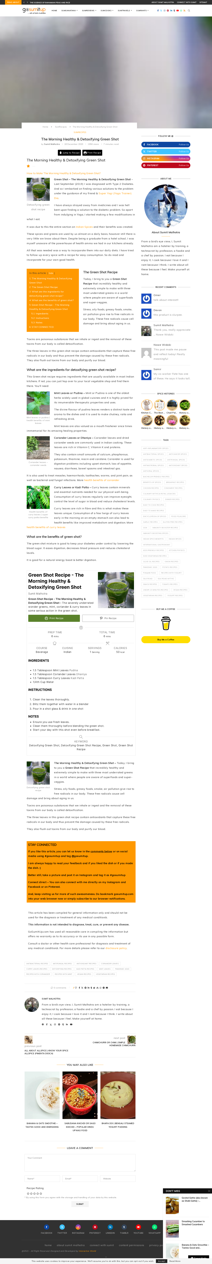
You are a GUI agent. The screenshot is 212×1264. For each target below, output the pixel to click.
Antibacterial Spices (153, 454)
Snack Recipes (150, 584)
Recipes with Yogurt (171, 573)
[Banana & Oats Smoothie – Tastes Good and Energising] (172, 1252)
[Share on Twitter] (82, 988)
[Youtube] (178, 10)
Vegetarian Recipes (105, 974)
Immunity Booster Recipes (165, 528)
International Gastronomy (156, 545)
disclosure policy (116, 948)
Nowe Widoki (162, 344)
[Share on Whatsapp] (101, 988)
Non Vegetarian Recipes (154, 556)
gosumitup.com (124, 894)
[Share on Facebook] (79, 988)
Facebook (34, 886)
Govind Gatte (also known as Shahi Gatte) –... (195, 1199)
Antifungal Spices (176, 460)
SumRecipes (61, 127)
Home (54, 10)
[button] (24, 2)
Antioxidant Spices (178, 465)
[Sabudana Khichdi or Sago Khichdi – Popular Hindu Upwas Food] (42, 1095)
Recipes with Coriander (38, 974)
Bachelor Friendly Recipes (156, 477)
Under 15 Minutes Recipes (155, 590)
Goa (145, 528)
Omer (157, 295)
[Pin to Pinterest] (86, 988)
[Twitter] (161, 10)
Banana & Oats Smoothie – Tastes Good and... (195, 1246)
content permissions (131, 1245)
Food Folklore (178, 516)
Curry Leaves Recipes (36, 969)
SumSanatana (68, 10)
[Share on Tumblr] (91, 988)
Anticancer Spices (178, 454)
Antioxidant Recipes (86, 964)
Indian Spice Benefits (153, 539)
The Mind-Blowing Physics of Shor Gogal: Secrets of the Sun (62, 2)
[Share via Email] (107, 988)
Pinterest (54, 886)
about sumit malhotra (163, 2)
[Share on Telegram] (104, 988)
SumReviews (88, 10)
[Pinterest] (168, 10)
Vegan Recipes (84, 974)
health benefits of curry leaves (46, 527)
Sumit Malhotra (52, 144)
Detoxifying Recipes (62, 969)
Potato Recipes (169, 567)
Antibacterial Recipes (37, 964)
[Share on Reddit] (94, 988)
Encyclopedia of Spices (154, 516)
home (48, 1245)
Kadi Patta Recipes (85, 969)
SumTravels (124, 10)
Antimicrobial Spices (153, 465)
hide (51, 273)
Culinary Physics (151, 499)
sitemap (203, 2)
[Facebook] (158, 10)
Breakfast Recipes (175, 482)
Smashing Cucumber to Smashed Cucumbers (193, 1223)
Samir (157, 369)
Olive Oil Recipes (151, 562)
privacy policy (158, 1245)
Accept (161, 1261)
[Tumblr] (174, 10)
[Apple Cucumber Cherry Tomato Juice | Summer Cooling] (118, 1095)
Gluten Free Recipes (172, 522)
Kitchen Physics (177, 550)
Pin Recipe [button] (110, 618)
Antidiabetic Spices (152, 460)
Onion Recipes (171, 562)
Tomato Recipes (169, 584)
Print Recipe (94, 152)
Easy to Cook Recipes (153, 505)
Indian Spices (84, 226)
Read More (175, 1261)
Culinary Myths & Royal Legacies (159, 494)
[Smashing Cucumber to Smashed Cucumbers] (172, 1229)
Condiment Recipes (173, 488)
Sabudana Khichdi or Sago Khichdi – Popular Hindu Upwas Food (42, 1127)
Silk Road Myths (166, 579)
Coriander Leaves (110, 964)
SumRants (141, 10)
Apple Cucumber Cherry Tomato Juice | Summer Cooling (118, 1127)
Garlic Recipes (150, 522)
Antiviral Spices (151, 471)
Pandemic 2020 (122, 969)
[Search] (188, 10)
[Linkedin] (171, 10)
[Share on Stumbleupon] (97, 988)
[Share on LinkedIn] (89, 988)
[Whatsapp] (181, 10)
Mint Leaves (104, 969)
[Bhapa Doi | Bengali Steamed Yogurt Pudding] (79, 1095)
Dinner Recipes (172, 499)
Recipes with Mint (63, 974)
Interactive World (87, 1251)
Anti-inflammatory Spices (155, 448)
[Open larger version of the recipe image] (116, 590)
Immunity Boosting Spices (155, 533)
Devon (158, 310)
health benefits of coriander (101, 480)
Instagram (113, 882)
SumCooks (106, 10)
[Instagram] (165, 10)
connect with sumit (187, 2)
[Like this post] (76, 988)
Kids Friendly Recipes (153, 550)
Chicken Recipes (151, 488)
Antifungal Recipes (62, 964)
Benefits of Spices (152, 482)
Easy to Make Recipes (153, 511)
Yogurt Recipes (175, 596)
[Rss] (184, 10)
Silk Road (148, 579)
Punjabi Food (149, 573)
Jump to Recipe (71, 152)
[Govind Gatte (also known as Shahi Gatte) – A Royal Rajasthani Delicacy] (172, 1205)
